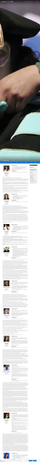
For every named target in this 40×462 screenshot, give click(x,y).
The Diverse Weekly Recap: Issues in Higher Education (19, 288)
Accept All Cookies (34, 460)
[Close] (39, 460)
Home (3, 162)
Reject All (30, 460)
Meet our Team (35, 162)
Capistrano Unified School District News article (20, 229)
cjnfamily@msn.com (6, 423)
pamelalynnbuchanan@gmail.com (6, 176)
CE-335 (31, 172)
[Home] (4, 1)
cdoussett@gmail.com (6, 204)
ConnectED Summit (18, 454)
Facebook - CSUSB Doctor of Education (33, 182)
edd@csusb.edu (32, 171)
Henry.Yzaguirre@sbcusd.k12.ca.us (6, 374)
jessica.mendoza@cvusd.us (6, 346)
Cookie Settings (26, 460)
